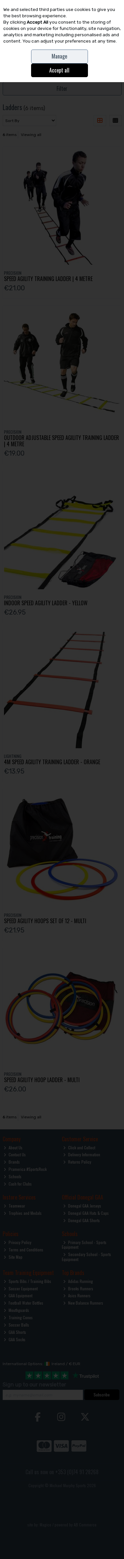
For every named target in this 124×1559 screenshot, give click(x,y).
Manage (59, 56)
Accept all (59, 70)
